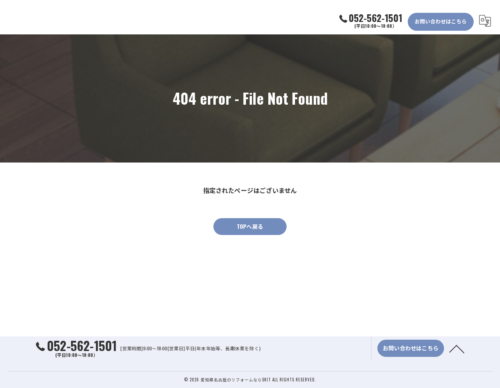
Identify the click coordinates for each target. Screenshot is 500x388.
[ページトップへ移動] (456, 348)
